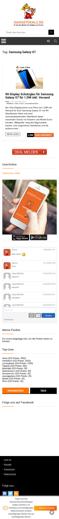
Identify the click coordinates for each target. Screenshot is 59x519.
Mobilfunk (10, 103)
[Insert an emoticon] (32, 315)
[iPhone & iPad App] (20, 236)
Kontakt (7, 464)
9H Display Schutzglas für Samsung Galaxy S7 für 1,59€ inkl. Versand (29, 95)
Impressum (9, 469)
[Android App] (38, 236)
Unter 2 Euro (19, 103)
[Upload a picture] (38, 315)
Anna (7, 101)
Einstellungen (8, 319)
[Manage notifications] (51, 512)
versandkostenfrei (31, 103)
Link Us (7, 459)
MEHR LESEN (13, 134)
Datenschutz (10, 474)
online (11, 173)
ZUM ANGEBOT (43, 135)
